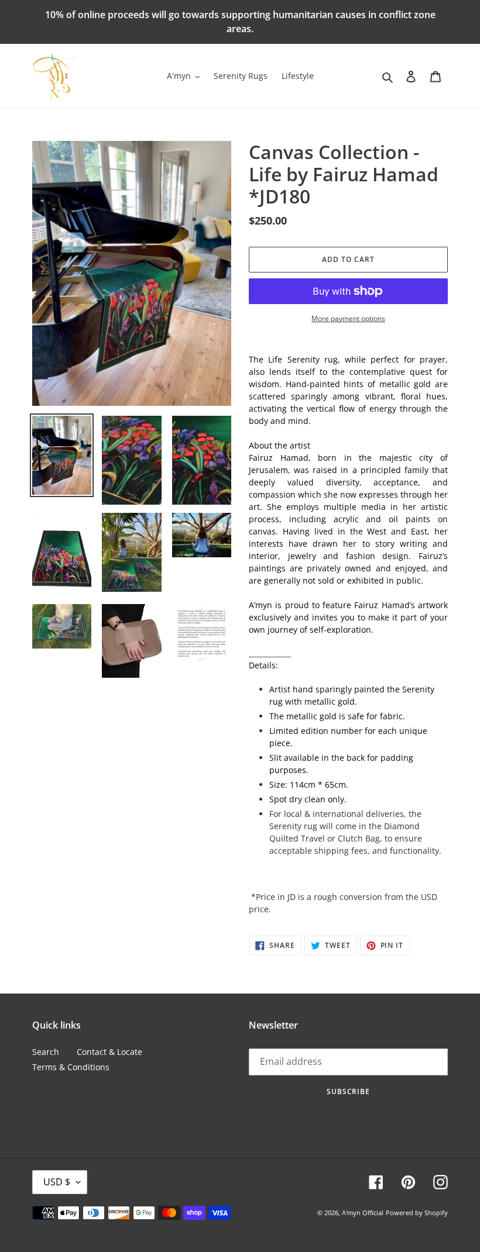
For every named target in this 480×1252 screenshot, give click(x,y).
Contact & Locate (109, 1051)
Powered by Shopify (417, 1212)
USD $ (56, 1181)
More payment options (348, 318)
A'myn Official (362, 1212)
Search (45, 1051)
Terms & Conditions (70, 1066)
